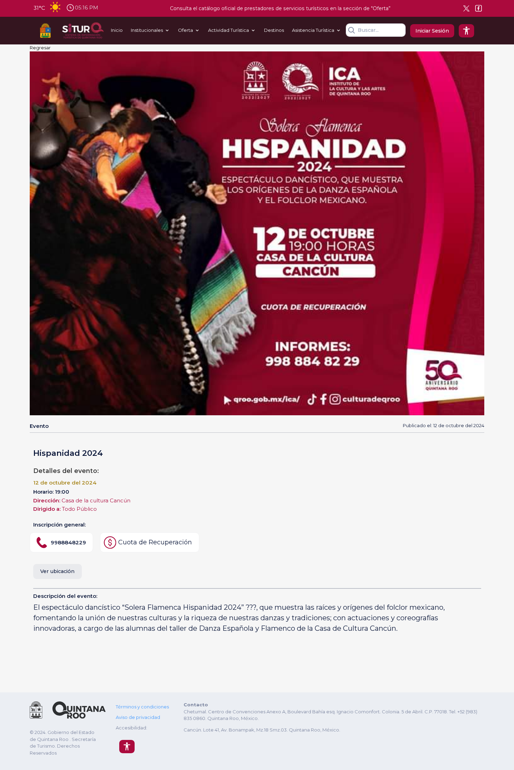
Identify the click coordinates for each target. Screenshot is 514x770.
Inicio (117, 30)
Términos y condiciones (142, 706)
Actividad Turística (228, 30)
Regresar (40, 47)
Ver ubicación (57, 571)
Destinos (274, 30)
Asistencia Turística (313, 30)
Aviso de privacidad (138, 717)
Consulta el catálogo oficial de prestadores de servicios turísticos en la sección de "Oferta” (280, 8)
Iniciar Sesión (432, 31)
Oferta (185, 30)
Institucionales (147, 30)
